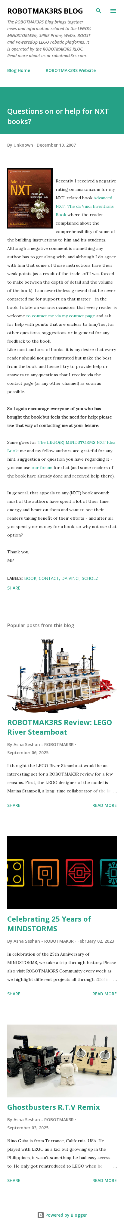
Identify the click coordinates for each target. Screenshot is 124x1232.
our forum (42, 467)
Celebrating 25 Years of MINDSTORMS (49, 923)
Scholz (90, 578)
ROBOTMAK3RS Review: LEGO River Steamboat (59, 727)
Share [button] (13, 588)
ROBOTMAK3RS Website (71, 70)
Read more (104, 805)
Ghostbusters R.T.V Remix (53, 1107)
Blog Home (18, 70)
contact (49, 578)
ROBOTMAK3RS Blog (45, 11)
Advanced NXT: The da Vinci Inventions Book (85, 206)
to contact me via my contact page (60, 316)
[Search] (98, 10)
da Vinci (70, 578)
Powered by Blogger (65, 1215)
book (30, 578)
